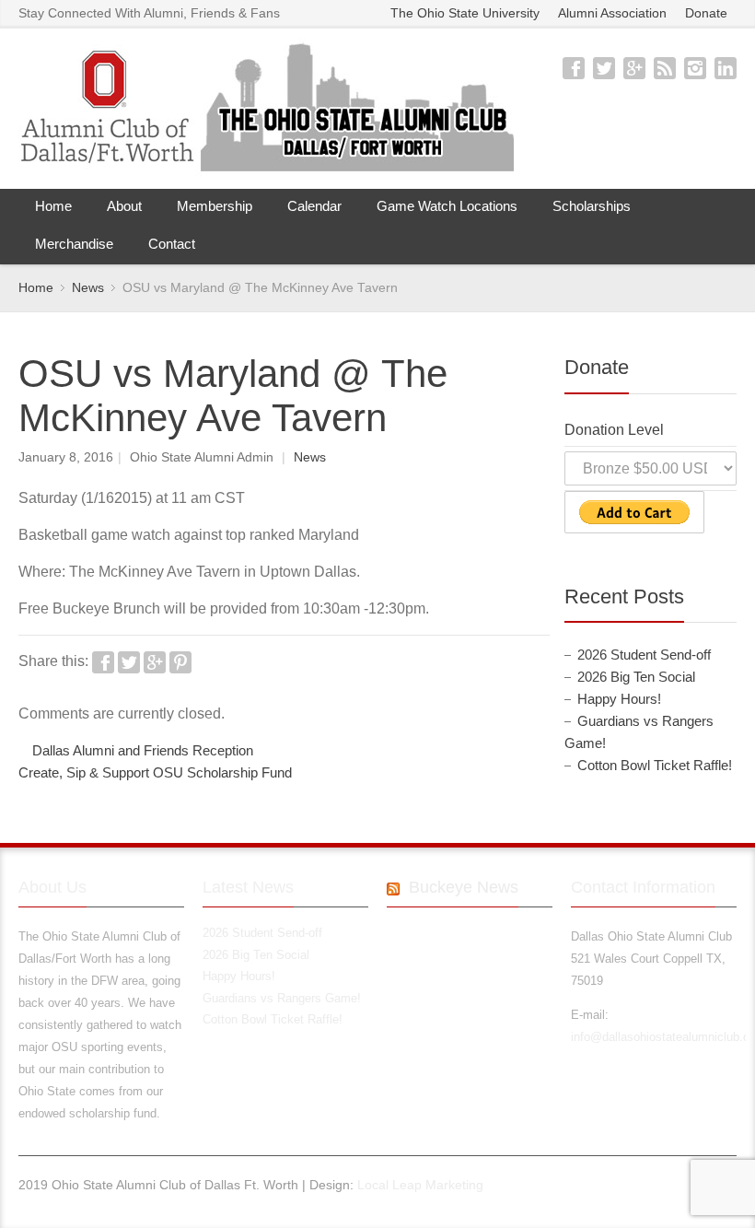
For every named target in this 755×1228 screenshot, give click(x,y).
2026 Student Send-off (644, 655)
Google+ (634, 68)
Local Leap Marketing (420, 1185)
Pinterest (180, 662)
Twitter (604, 68)
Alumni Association (612, 13)
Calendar (314, 206)
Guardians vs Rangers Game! (282, 998)
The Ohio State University (465, 13)
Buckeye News (463, 887)
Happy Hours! (619, 699)
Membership (214, 206)
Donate (706, 13)
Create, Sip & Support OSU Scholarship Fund (155, 773)
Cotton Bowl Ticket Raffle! (654, 765)
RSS (665, 68)
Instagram (695, 68)
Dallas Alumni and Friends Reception (142, 750)
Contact (171, 243)
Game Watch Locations (447, 206)
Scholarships (591, 206)
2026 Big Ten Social (636, 677)
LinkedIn (725, 68)
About (124, 206)
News (310, 457)
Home (53, 206)
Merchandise (74, 243)
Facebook (574, 68)
